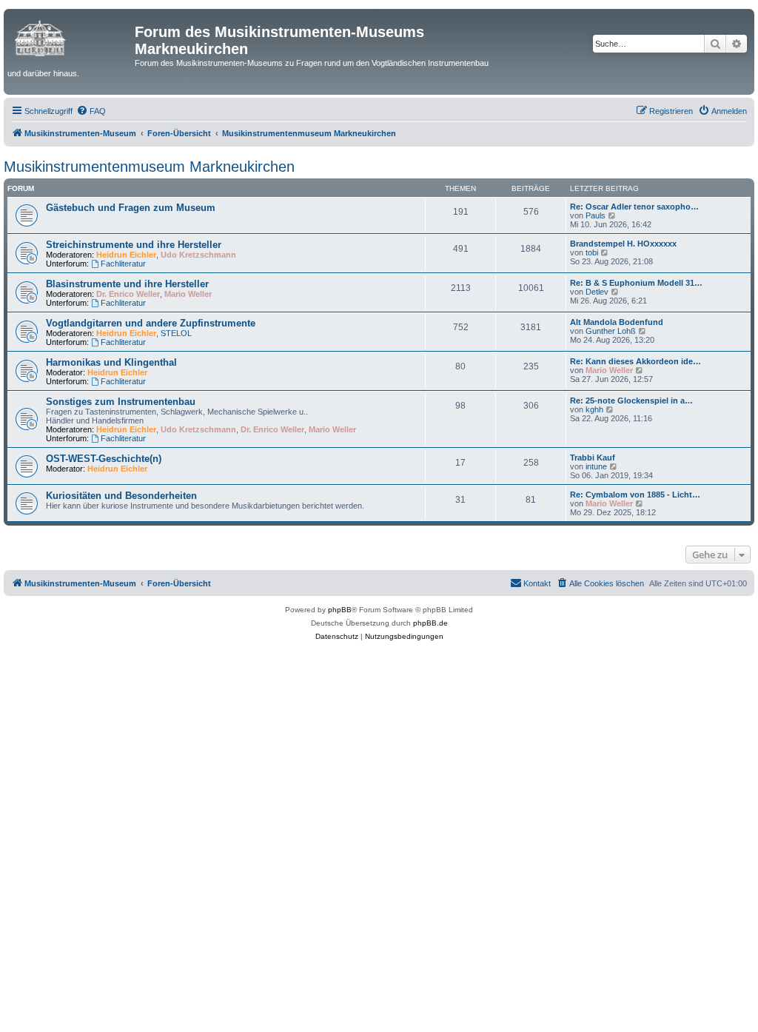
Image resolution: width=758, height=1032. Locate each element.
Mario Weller (188, 293)
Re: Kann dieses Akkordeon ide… (635, 361)
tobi (592, 252)
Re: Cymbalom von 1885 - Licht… (635, 494)
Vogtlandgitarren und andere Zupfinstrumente (150, 323)
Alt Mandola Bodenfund (616, 322)
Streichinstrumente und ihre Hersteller (133, 244)
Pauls (596, 215)
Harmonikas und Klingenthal (111, 362)
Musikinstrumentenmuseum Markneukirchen (149, 166)
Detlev (597, 291)
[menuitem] (91, 111)
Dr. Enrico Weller (128, 293)
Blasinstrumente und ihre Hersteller (127, 283)
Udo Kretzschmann (198, 254)
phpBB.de (430, 623)
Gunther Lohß (611, 330)
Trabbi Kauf (592, 457)
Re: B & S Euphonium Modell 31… (636, 282)
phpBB (340, 610)
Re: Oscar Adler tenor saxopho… (634, 206)
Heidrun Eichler (126, 254)
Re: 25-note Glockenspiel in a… (631, 400)
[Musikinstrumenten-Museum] (71, 36)
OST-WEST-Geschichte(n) (103, 458)
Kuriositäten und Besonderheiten (121, 495)
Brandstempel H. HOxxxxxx (623, 243)
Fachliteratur (123, 263)
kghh (594, 409)
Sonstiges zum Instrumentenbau (120, 401)
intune (596, 466)
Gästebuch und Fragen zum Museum (130, 207)
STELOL (176, 333)
